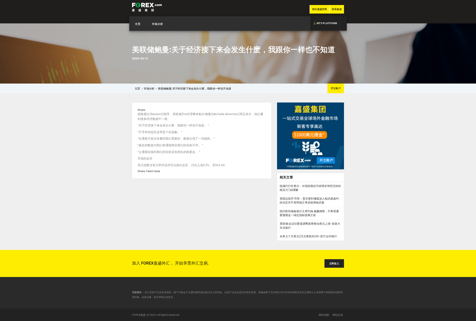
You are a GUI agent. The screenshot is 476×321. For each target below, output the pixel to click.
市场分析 (157, 23)
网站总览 (338, 314)
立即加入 (334, 263)
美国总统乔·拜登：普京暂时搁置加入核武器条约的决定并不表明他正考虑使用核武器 (309, 200)
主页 (138, 23)
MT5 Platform (326, 23)
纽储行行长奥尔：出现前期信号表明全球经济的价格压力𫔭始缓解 (310, 188)
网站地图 (324, 314)
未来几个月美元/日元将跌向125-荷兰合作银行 (308, 236)
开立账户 (336, 88)
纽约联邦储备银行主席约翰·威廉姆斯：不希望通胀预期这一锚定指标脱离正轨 (309, 213)
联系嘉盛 (337, 9)
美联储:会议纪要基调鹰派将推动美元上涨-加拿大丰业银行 (310, 225)
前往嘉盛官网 (319, 9)
